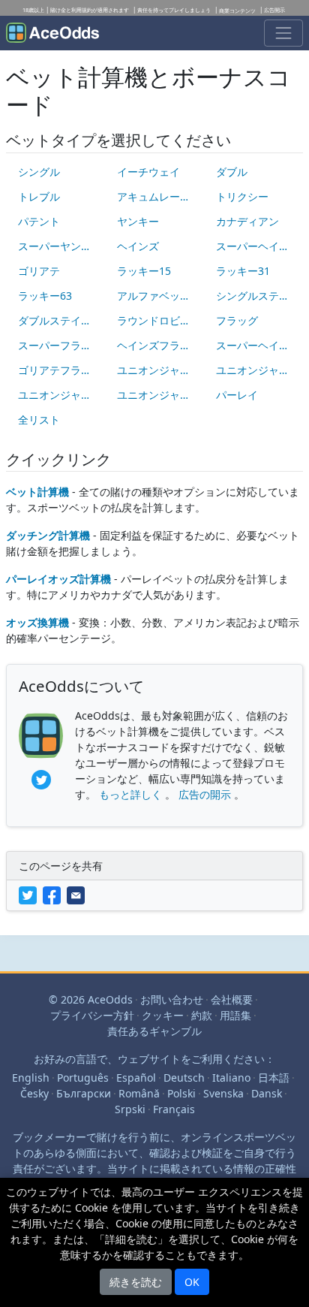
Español (136, 1077)
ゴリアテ (39, 271)
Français (174, 1109)
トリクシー (242, 196)
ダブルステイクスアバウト (60, 320)
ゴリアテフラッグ (60, 370)
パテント (39, 221)
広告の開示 (204, 794)
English (31, 1077)
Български (83, 1093)
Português (83, 1077)
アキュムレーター (159, 196)
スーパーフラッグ (60, 345)
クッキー (163, 1015)
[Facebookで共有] (55, 894)
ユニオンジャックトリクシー (258, 370)
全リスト (39, 419)
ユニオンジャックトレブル (159, 370)
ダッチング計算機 (48, 535)
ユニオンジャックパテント (60, 395)
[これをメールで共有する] (77, 894)
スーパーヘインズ (258, 246)
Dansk (266, 1093)
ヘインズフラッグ (159, 345)
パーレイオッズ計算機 (58, 579)
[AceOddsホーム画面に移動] (52, 33)
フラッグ (237, 320)
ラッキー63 (45, 295)
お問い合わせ (171, 999)
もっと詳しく (130, 794)
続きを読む (136, 1282)
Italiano (231, 1077)
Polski (181, 1093)
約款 (201, 1015)
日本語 (274, 1077)
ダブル (232, 172)
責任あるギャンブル (154, 1031)
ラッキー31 (243, 271)
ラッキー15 (144, 271)
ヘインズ (138, 246)
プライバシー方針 (92, 1015)
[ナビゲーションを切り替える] (283, 33)
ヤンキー (138, 221)
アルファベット (153, 295)
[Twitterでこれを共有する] (31, 894)
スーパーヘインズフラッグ (258, 345)
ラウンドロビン (153, 320)
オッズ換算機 (37, 622)
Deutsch (184, 1077)
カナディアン (247, 221)
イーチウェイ (148, 172)
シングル (39, 172)
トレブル (39, 196)
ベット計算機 (37, 491)
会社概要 (232, 999)
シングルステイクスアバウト (258, 295)
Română (139, 1093)
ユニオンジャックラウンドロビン (159, 395)
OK (192, 1282)
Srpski (130, 1109)
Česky (34, 1093)
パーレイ (237, 395)
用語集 (235, 1015)
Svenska (223, 1093)
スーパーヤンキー (60, 246)
